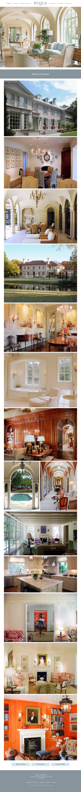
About (16, 3)
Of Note (61, 3)
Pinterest (35, 782)
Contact (69, 3)
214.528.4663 (41, 778)
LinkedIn (42, 782)
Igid (52, 785)
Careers (48, 782)
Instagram (28, 782)
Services (52, 3)
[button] (8, 3)
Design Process (26, 3)
